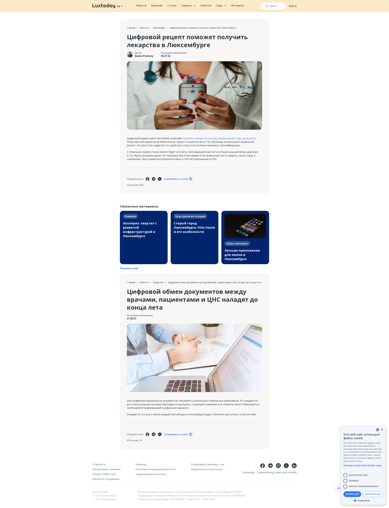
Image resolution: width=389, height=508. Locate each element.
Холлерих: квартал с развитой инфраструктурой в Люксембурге (140, 229)
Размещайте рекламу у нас (208, 464)
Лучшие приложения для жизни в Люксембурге (242, 254)
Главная (131, 27)
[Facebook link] (262, 465)
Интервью (237, 5)
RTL (142, 185)
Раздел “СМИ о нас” (104, 474)
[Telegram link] (270, 465)
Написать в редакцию (106, 479)
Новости (141, 5)
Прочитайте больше (353, 461)
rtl (141, 440)
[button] (363, 467)
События (205, 5)
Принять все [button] (352, 494)
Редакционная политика (151, 474)
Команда (141, 464)
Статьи (171, 5)
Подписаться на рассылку (207, 469)
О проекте (98, 464)
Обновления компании (106, 469)
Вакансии (157, 5)
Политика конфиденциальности (156, 469)
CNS (130, 155)
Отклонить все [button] (373, 494)
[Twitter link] (286, 465)
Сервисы (186, 5)
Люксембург (159, 27)
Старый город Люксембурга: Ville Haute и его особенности (194, 227)
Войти (293, 6)
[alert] (363, 465)
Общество (158, 282)
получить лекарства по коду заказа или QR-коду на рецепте (219, 138)
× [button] (382, 430)
